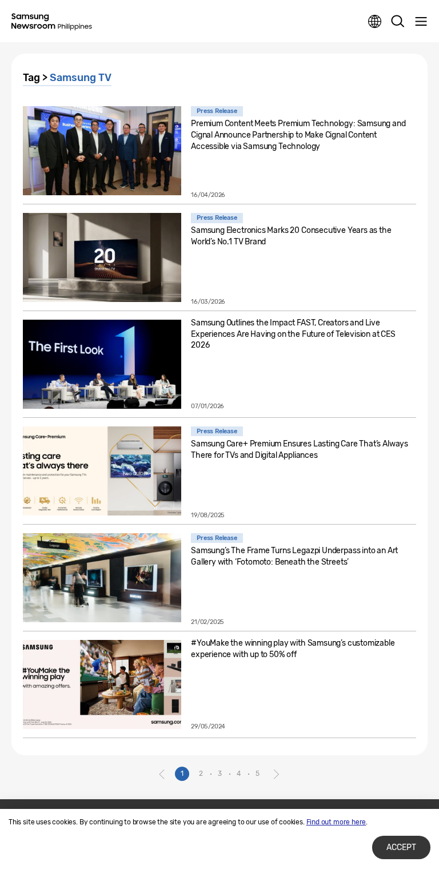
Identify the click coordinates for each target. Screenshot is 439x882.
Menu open (420, 21)
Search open (397, 21)
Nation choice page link (375, 21)
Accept (401, 847)
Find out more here (336, 822)
